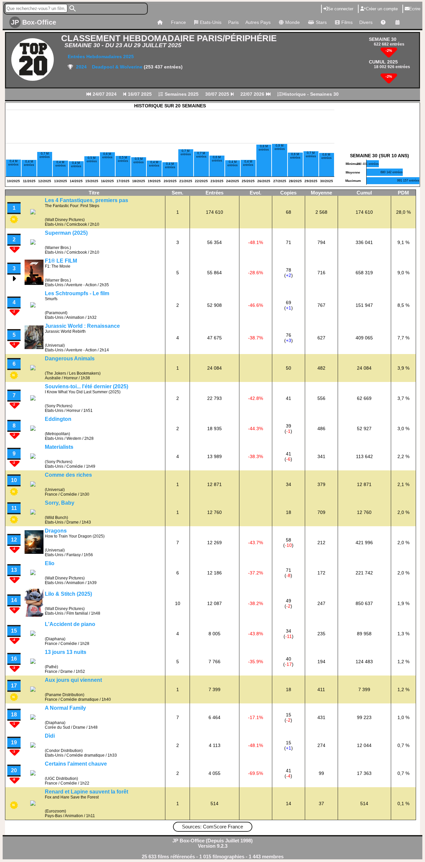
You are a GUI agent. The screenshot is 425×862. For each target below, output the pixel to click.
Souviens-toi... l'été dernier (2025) (86, 386)
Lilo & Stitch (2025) (68, 594)
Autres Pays (258, 22)
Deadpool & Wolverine (118, 66)
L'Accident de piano (70, 624)
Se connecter (340, 8)
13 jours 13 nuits (65, 652)
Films (347, 22)
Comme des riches (68, 475)
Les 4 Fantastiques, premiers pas (86, 200)
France (178, 22)
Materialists (59, 447)
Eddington (58, 419)
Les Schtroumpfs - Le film (77, 293)
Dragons (56, 531)
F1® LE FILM (61, 261)
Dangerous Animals (70, 358)
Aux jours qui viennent (73, 680)
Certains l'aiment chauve (76, 764)
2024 (81, 66)
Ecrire (414, 8)
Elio (49, 563)
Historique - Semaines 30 (310, 94)
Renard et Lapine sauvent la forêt (86, 792)
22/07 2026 (253, 94)
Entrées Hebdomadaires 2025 (101, 56)
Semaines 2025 (181, 94)
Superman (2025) (66, 233)
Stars (321, 22)
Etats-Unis (210, 22)
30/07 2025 (217, 94)
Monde (292, 22)
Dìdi (50, 736)
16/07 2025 (139, 94)
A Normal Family (65, 708)
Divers (366, 22)
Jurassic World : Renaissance (82, 326)
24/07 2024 (104, 94)
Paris (233, 22)
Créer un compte (382, 8)
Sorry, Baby (59, 503)
